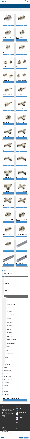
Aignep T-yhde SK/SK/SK (8, 319)
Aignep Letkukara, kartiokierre (9, 312)
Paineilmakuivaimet (7, 279)
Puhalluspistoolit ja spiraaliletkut (9, 353)
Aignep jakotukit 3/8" (8, 347)
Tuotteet (5, 9)
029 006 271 (4, 429)
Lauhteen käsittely (7, 283)
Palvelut (16, 428)
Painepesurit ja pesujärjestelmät (7, 370)
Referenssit (17, 429)
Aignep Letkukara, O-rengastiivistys (10, 314)
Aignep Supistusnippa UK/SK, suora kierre (10, 304)
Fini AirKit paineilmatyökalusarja (8, 361)
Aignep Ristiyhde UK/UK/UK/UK (9, 336)
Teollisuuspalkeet (6, 391)
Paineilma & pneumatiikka (10, 9)
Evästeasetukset (4, 416)
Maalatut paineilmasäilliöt (7, 286)
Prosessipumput (6, 388)
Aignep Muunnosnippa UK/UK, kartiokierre (10, 343)
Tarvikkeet (15, 9)
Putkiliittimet (5, 367)
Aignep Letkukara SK (8, 315)
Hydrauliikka (5, 270)
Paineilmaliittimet (6, 293)
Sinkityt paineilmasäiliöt (7, 287)
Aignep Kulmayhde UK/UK (9, 328)
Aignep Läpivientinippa (8, 318)
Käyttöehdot (3, 415)
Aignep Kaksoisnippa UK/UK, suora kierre (10, 301)
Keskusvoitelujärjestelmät (7, 382)
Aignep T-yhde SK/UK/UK (9, 322)
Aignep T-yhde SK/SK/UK (9, 325)
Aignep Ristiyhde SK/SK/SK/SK (9, 333)
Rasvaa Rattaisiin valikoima (7, 394)
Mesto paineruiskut (6, 373)
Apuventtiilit (6, 350)
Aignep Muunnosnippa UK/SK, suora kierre (11, 339)
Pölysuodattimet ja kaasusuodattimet (8, 379)
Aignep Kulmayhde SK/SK (9, 326)
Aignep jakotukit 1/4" (8, 346)
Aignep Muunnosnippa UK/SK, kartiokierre (10, 340)
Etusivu (2, 9)
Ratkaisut (17, 427)
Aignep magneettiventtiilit (8, 360)
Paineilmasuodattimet (7, 280)
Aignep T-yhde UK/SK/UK (9, 321)
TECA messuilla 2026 (22, 412)
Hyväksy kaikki (26, 437)
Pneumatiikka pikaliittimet (7, 294)
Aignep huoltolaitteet (7, 290)
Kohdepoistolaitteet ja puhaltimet (7, 376)
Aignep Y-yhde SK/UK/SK (9, 332)
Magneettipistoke (7, 357)
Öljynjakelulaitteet (6, 385)
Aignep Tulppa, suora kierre (9, 307)
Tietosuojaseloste (4, 414)
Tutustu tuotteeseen (21, 25)
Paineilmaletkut (7, 354)
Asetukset (21, 437)
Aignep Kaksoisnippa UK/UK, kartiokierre (10, 300)
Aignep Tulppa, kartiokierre (9, 311)
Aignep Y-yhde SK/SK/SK (8, 329)
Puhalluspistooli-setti (7, 364)
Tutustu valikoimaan (8, 25)
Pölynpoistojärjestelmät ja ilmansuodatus (8, 273)
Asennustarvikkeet (20, 9)
